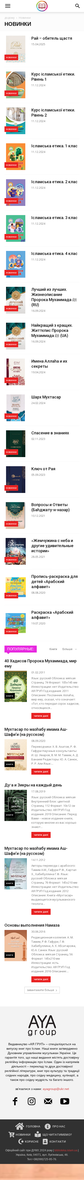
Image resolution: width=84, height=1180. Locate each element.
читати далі (41, 715)
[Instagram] (34, 1101)
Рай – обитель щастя (51, 38)
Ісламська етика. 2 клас (54, 181)
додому (9, 18)
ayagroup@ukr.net (56, 1089)
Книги (53, 649)
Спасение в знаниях (50, 433)
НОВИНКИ (22, 1135)
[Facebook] (17, 1101)
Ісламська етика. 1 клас (54, 146)
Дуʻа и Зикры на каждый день (33, 785)
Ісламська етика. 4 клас (54, 253)
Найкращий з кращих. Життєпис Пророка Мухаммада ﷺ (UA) (52, 330)
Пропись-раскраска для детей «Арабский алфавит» (54, 581)
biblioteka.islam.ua (65, 1150)
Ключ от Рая (43, 468)
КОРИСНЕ (31, 1141)
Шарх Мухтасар (46, 397)
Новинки (11, 57)
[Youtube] (67, 1101)
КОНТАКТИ (57, 1141)
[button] (7, 6)
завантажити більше (40, 990)
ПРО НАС (58, 1126)
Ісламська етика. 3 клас (54, 217)
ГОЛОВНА (32, 1126)
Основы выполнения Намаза (32, 925)
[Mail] (50, 1101)
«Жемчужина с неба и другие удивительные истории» (52, 545)
